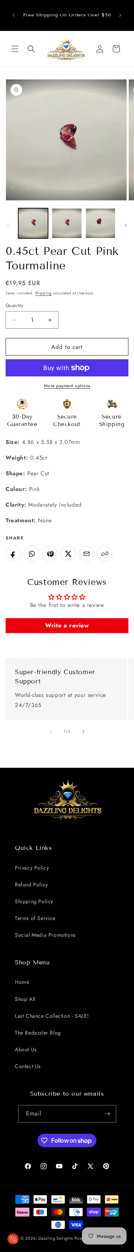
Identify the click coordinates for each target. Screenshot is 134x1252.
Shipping (43, 293)
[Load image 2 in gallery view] (67, 223)
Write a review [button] (67, 625)
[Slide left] (8, 225)
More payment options (67, 385)
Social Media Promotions (45, 935)
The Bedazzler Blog (38, 1032)
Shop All (25, 999)
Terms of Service (35, 918)
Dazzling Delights (55, 1238)
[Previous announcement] (14, 15)
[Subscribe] (107, 1114)
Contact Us (28, 1066)
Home (22, 982)
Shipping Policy (34, 901)
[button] (15, 49)
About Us (26, 1049)
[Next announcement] (120, 15)
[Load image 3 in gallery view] (100, 223)
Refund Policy (31, 884)
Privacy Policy (32, 867)
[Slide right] (126, 225)
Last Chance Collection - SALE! (52, 1016)
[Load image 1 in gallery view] (33, 223)
